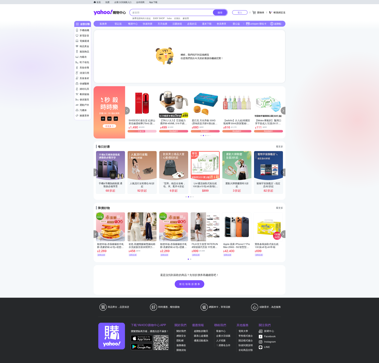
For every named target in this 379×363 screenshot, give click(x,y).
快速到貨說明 (246, 345)
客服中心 (221, 331)
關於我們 (181, 331)
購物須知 (181, 350)
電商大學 (243, 331)
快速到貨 (147, 23)
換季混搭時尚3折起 (141, 18)
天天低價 (162, 23)
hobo (169, 18)
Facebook (270, 336)
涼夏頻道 (177, 23)
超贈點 (277, 23)
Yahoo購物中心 (110, 12)
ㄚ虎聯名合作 (223, 345)
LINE (267, 347)
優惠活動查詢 (201, 340)
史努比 (177, 18)
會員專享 (221, 23)
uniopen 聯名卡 (258, 23)
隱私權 (180, 340)
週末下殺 (207, 23)
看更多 (279, 146)
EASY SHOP (159, 18)
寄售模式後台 (246, 335)
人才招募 (221, 340)
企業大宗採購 (223, 335)
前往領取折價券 (190, 284)
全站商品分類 (246, 350)
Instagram (270, 341)
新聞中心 (269, 331)
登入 (240, 12)
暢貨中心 (133, 23)
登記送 (118, 23)
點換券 (103, 23)
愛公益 (236, 23)
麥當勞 (186, 18)
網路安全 (181, 335)
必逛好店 (192, 23)
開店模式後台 (246, 340)
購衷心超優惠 (201, 335)
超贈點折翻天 (201, 331)
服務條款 (181, 345)
